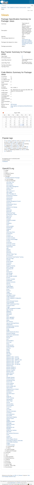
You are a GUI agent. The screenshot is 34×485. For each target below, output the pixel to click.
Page (8, 329)
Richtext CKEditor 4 (11, 367)
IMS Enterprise (10, 287)
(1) (6, 140)
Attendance (9, 199)
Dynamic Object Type (12, 254)
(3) (24, 140)
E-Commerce (10, 255)
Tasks (8, 408)
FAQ (8, 270)
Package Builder (10, 327)
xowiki (28, 7)
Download (9, 252)
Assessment (9, 196)
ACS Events (9, 183)
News (8, 315)
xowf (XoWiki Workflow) (12, 442)
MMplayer (9, 311)
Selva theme (9, 387)
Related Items (10, 365)
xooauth (8, 436)
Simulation (9, 392)
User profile (9, 415)
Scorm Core (9, 381)
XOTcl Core (9, 437)
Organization (9, 324)
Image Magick (10, 286)
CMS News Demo (11, 232)
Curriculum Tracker (11, 245)
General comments (11, 282)
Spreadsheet (9, 399)
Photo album (9, 336)
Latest (8, 299)
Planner (8, 337)
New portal (9, 314)
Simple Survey (10, 390)
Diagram (9, 249)
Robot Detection (10, 373)
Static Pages (10, 400)
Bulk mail (9, 217)
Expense (9, 264)
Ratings (8, 352)
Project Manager (10, 346)
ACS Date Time (10, 182)
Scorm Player (10, 384)
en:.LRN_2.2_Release (17, 475)
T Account (9, 406)
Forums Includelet (11, 279)
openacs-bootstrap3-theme (13, 323)
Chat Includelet (10, 226)
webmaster (12, 482)
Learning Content (10, 305)
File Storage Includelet (12, 276)
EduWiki (9, 260)
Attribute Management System (14, 201)
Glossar (8, 283)
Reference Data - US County (13, 361)
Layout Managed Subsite (12, 301)
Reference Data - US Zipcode (13, 364)
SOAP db (9, 396)
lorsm (27, 43)
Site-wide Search (10, 393)
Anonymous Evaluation (12, 195)
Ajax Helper (9, 192)
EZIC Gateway (10, 267)
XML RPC (9, 431)
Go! (32, 5)
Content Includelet (11, 238)
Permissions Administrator (13, 334)
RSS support (10, 374)
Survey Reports (10, 405)
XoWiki (8, 443)
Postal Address (10, 340)
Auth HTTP (9, 205)
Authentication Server (12, 204)
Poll (7, 339)
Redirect (9, 355)
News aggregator (10, 317)
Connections (9, 233)
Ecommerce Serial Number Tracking (15, 257)
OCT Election (10, 321)
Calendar (9, 218)
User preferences (11, 414)
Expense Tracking (11, 265)
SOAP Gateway (10, 398)
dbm (8, 248)
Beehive (8, 208)
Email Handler (10, 261)
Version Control (10, 418)
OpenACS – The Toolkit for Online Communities (13, 7)
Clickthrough (9, 227)
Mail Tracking (10, 310)
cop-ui (26, 41)
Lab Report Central (11, 295)
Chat (8, 224)
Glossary (9, 285)
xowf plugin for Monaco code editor (15, 440)
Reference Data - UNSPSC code (14, 359)
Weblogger (9, 423)
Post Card (9, 342)
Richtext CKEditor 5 (11, 368)
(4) (29, 140)
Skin (8, 395)
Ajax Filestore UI (10, 191)
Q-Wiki (8, 351)
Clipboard (9, 229)
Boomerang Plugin (11, 213)
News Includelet (10, 318)
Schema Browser (11, 378)
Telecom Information (11, 411)
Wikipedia (9, 425)
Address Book (10, 188)
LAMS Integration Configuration (14, 298)
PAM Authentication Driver (13, 332)
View (29, 10)
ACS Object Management (12, 186)
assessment (25, 39)
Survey (8, 402)
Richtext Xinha (10, 371)
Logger (8, 307)
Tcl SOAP (9, 409)
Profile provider (10, 345)
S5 (7, 376)
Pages (8, 330)
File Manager (10, 273)
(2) (15, 140)
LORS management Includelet (13, 308)
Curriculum (9, 242)
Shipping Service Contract (13, 389)
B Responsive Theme (12, 214)
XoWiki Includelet (11, 445)
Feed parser (9, 271)
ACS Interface (10, 185)
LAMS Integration (11, 296)
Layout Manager (10, 302)
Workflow (9, 428)
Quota (8, 349)
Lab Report (9, 293)
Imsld (8, 289)
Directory (9, 251)
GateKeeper (9, 280)
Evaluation (9, 263)
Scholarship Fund (11, 380)
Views (8, 420)
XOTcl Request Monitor (12, 439)
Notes (8, 320)
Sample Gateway (11, 377)
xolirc (8, 434)
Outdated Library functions (13, 326)
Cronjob (8, 240)
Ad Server (9, 189)
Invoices (9, 290)
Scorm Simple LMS (11, 386)
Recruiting (9, 353)
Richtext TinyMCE (11, 370)
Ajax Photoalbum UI (11, 193)
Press (8, 343)
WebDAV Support (11, 421)
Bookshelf (9, 211)
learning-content (26, 42)
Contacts (9, 235)
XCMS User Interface (12, 430)
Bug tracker (9, 216)
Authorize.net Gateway (12, 207)
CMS (8, 230)
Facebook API (10, 268)
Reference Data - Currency (13, 357)
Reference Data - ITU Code (13, 358)
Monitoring (9, 312)
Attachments (10, 198)
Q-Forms (9, 348)
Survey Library (10, 403)
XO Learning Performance (13, 433)
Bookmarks (9, 210)
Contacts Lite (10, 236)
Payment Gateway (11, 333)
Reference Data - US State (13, 362)
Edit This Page (10, 258)
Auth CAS (9, 202)
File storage (9, 274)
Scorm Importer (10, 383)
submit (18, 482)
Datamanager (10, 246)
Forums (8, 277)
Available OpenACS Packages (13, 177)
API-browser (14, 104)
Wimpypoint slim (10, 427)
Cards (8, 221)
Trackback (9, 412)
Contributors (5, 161)
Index (31, 10)
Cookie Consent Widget (12, 239)
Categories (9, 223)
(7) (12, 148)
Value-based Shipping (12, 417)
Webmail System (11, 424)
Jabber (8, 292)
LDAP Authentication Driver (13, 304)
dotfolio (30, 41)
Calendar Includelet (11, 220)
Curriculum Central (11, 243)
